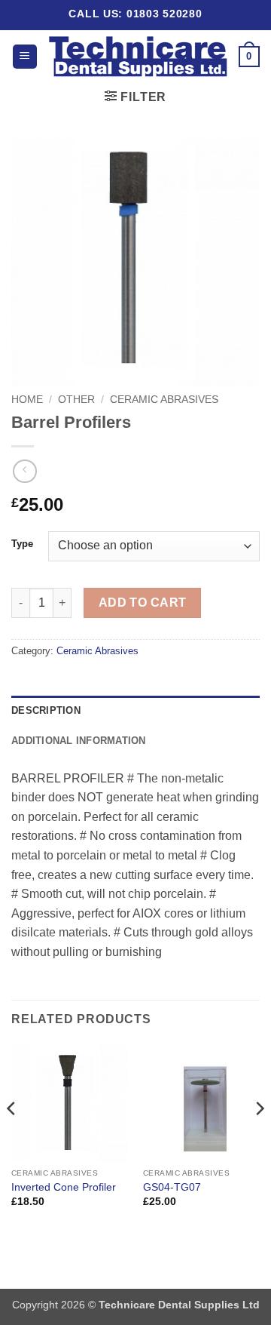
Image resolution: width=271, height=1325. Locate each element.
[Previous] (12, 1139)
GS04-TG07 (172, 1187)
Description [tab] (46, 710)
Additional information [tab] (78, 740)
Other (76, 399)
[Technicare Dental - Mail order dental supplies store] (138, 56)
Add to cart (143, 602)
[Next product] (24, 471)
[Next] (259, 1139)
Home (27, 399)
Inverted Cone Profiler (63, 1187)
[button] (25, 57)
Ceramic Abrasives (164, 399)
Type (22, 544)
